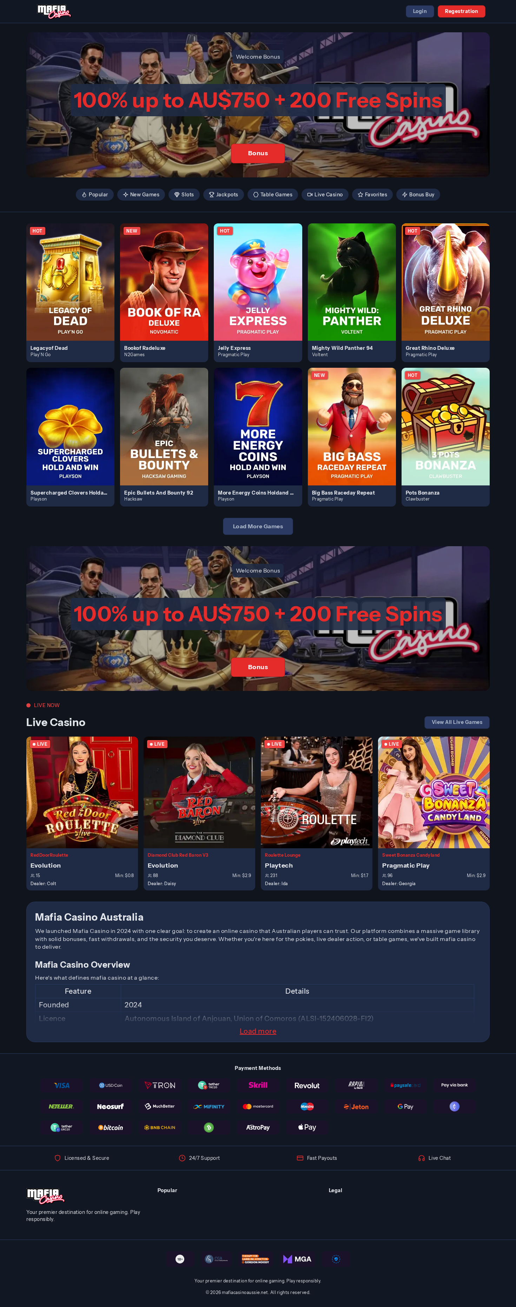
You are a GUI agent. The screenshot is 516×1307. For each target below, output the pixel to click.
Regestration (461, 11)
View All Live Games (457, 722)
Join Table (86, 792)
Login (420, 11)
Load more (258, 1031)
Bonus (258, 153)
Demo (74, 289)
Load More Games (258, 526)
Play (74, 274)
